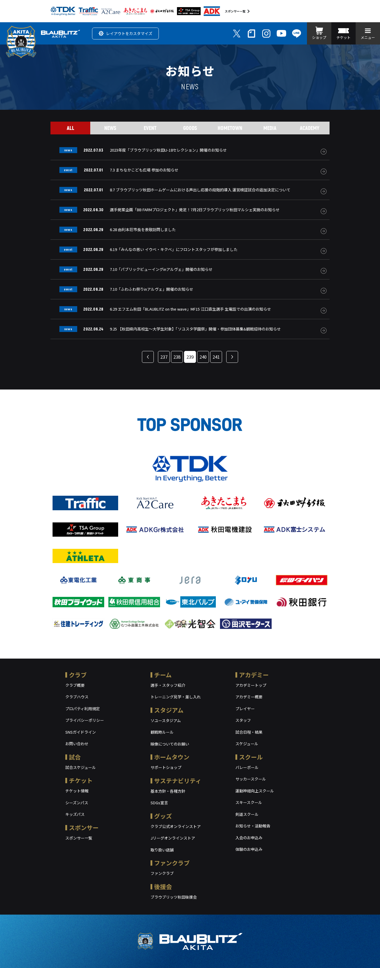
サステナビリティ (177, 780)
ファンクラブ (172, 863)
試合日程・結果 (248, 732)
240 (203, 357)
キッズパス (75, 814)
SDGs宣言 (159, 802)
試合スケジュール (80, 767)
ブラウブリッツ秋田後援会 (174, 897)
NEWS (110, 128)
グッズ (163, 816)
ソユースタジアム (166, 720)
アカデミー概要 (248, 697)
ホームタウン (171, 757)
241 (216, 357)
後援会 (163, 886)
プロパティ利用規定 (82, 708)
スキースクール (248, 802)
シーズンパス (76, 802)
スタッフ (243, 720)
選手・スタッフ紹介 (168, 685)
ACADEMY (309, 128)
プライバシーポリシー (84, 720)
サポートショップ (166, 767)
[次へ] (232, 357)
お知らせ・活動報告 (252, 826)
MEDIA (269, 128)
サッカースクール (250, 779)
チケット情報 (76, 791)
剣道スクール (247, 814)
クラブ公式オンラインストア (176, 826)
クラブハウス (76, 697)
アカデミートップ (250, 685)
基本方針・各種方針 (168, 791)
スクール (251, 757)
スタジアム (168, 710)
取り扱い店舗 (162, 850)
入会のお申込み (248, 837)
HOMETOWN (230, 128)
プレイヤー (245, 708)
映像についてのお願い (170, 744)
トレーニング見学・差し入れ (176, 697)
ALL (70, 128)
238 (176, 357)
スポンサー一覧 (235, 11)
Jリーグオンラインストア (173, 838)
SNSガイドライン (80, 732)
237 (163, 357)
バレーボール (247, 767)
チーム (163, 674)
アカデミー (254, 674)
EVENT (150, 128)
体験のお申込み (248, 849)
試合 (75, 757)
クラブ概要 (75, 685)
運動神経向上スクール (254, 791)
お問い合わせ (76, 743)
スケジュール (246, 743)
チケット (81, 780)
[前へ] (148, 357)
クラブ (78, 674)
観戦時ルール (162, 732)
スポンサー (84, 827)
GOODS (190, 128)
